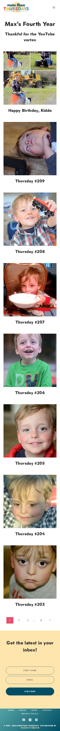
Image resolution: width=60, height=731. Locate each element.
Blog (34, 710)
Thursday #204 (30, 533)
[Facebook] (23, 720)
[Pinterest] (36, 720)
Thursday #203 (30, 604)
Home (11, 710)
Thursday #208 (30, 251)
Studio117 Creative (30, 728)
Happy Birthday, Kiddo (30, 110)
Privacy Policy (30, 714)
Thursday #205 (30, 463)
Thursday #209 (30, 181)
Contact (47, 710)
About (22, 710)
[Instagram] (30, 720)
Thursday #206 (30, 392)
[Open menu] (54, 7)
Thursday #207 (30, 322)
